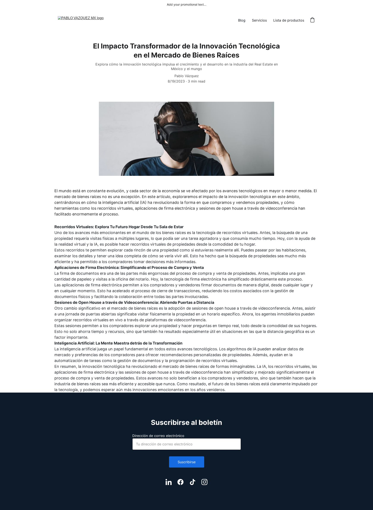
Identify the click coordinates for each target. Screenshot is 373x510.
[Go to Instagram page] (204, 482)
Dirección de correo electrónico (158, 436)
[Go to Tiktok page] (193, 482)
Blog (241, 20)
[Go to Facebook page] (180, 482)
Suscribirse (187, 462)
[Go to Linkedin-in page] (169, 482)
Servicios (259, 20)
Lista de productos (288, 20)
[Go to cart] (312, 20)
